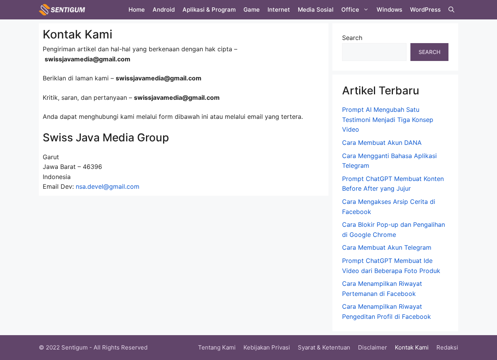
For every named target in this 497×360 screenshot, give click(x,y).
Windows (389, 9)
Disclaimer (372, 347)
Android (164, 9)
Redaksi (447, 347)
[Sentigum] (62, 9)
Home (137, 9)
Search (352, 38)
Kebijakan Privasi (266, 347)
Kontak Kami (412, 347)
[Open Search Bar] (451, 9)
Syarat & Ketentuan (324, 347)
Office (350, 9)
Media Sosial (316, 9)
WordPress (425, 9)
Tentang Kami (217, 347)
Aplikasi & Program (209, 9)
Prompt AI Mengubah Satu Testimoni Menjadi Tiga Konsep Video (387, 119)
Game (251, 9)
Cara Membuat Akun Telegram (386, 247)
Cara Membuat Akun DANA (382, 142)
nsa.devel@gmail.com (107, 186)
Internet (279, 9)
